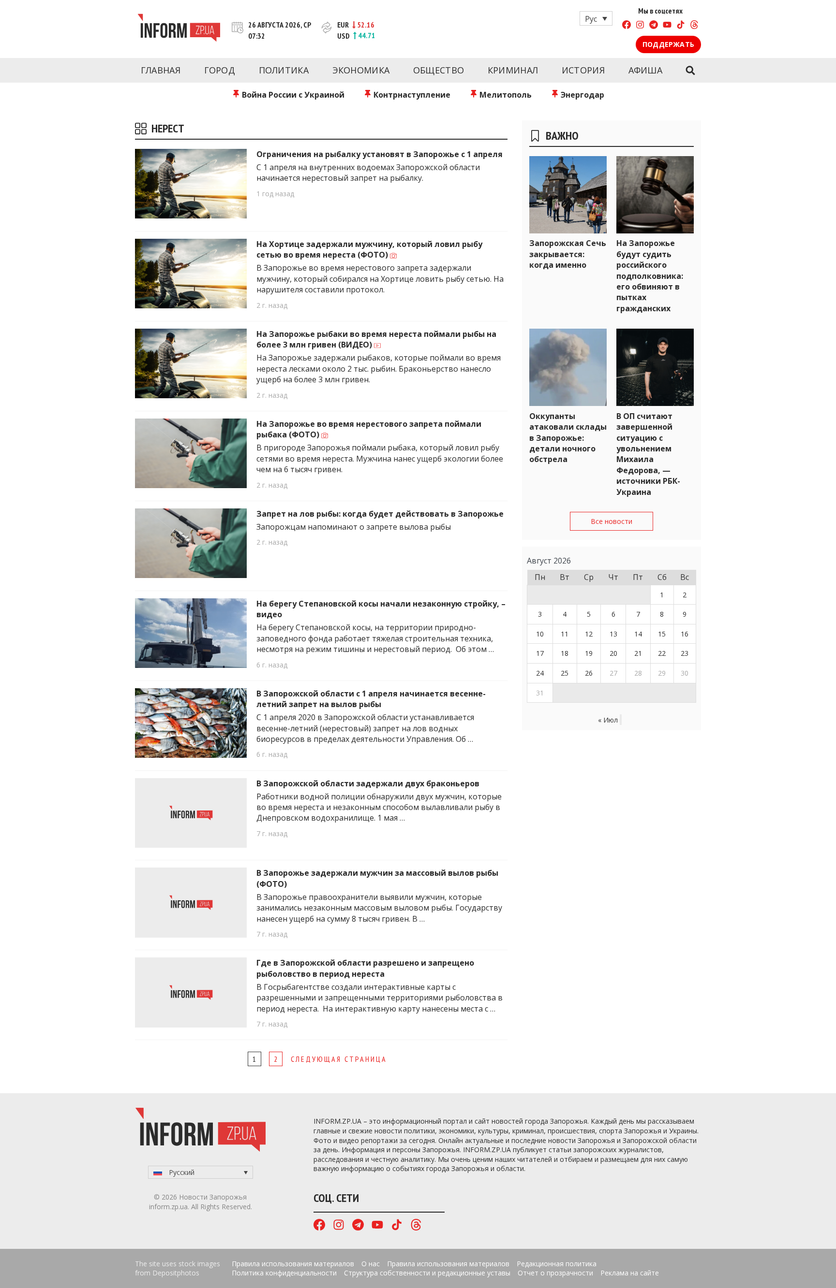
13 (613, 633)
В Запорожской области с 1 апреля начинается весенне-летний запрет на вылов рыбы (371, 698)
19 (589, 653)
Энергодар (581, 94)
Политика (284, 70)
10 (540, 633)
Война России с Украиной (292, 94)
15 (662, 633)
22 (662, 653)
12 (589, 633)
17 (540, 653)
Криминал (513, 70)
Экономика (361, 70)
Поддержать (668, 44)
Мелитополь (505, 94)
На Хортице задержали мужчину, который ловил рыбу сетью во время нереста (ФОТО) (369, 249)
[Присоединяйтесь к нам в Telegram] (653, 25)
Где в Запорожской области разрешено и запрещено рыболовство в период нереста (365, 968)
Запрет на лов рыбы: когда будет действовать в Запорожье (380, 513)
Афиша (645, 70)
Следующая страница (339, 1059)
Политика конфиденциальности (284, 1272)
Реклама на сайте (629, 1272)
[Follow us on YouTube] (667, 25)
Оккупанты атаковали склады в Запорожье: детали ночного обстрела (568, 438)
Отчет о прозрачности (555, 1272)
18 (564, 653)
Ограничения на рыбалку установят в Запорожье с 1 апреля (379, 154)
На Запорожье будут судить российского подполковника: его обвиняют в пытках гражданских (649, 275)
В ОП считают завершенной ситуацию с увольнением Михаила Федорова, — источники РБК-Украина (648, 454)
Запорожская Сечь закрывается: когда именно (567, 254)
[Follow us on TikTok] (680, 25)
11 (564, 633)
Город (220, 70)
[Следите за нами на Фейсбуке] (626, 25)
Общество (438, 70)
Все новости (611, 521)
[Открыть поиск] (690, 70)
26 (589, 673)
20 (613, 653)
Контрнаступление (411, 94)
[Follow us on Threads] (694, 25)
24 (540, 673)
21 (638, 653)
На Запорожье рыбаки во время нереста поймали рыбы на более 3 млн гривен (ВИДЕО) (376, 339)
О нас (370, 1263)
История (583, 70)
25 (564, 673)
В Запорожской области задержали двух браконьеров (367, 783)
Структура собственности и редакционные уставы (427, 1272)
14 (638, 633)
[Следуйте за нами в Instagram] (640, 25)
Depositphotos (175, 1272)
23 (684, 653)
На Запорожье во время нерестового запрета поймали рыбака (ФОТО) (368, 429)
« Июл (608, 719)
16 (684, 633)
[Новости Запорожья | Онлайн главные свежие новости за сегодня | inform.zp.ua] (178, 29)
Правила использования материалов (293, 1263)
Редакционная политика (557, 1263)
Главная (160, 70)
